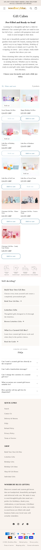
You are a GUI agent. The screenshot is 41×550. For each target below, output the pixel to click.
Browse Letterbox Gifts (13, 321)
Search (6, 409)
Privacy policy (34, 542)
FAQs (6, 423)
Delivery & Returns (11, 418)
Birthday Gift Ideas (10, 467)
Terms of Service (10, 438)
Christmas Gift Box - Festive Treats (29, 212)
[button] (4, 8)
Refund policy (23, 542)
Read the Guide (10, 341)
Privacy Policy (9, 433)
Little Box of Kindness (27, 143)
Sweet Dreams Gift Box (9, 110)
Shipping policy (20, 545)
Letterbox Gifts (9, 457)
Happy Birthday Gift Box (28, 110)
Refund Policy (9, 428)
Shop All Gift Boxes (11, 471)
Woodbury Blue (12, 542)
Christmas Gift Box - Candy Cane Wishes (10, 247)
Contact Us (8, 413)
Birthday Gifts (9, 462)
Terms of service (9, 545)
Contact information (33, 545)
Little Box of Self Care (8, 178)
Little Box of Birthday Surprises (8, 144)
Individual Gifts (9, 476)
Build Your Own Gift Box (13, 452)
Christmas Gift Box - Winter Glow (10, 212)
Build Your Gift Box (11, 301)
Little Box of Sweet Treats (28, 178)
